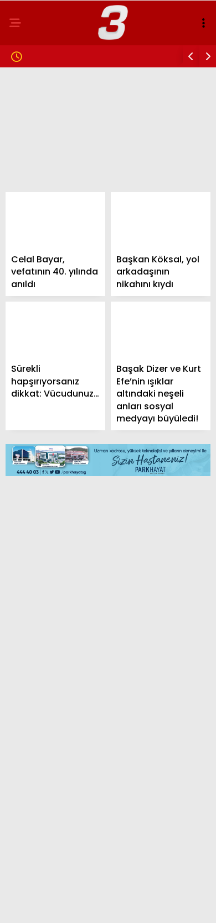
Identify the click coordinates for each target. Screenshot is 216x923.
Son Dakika (40, 113)
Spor (27, 203)
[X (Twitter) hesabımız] (69, 905)
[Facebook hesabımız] (36, 905)
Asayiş (30, 225)
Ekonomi (34, 180)
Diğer (28, 292)
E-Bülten (35, 270)
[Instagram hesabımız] (103, 905)
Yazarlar (36, 247)
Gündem (33, 91)
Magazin (35, 135)
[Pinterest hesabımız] (137, 905)
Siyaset (32, 158)
